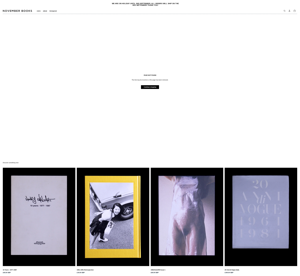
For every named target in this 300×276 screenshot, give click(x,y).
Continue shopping (150, 87)
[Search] (284, 11)
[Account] (289, 10)
